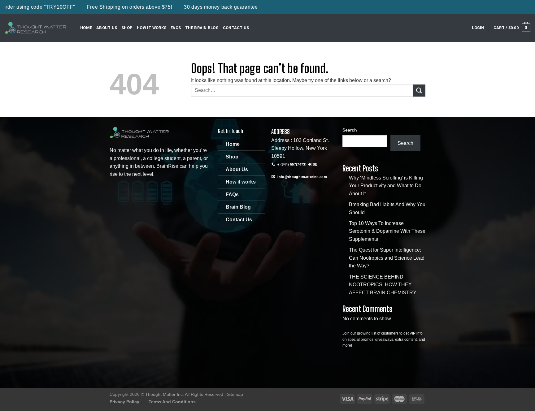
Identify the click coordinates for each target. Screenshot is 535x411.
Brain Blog (238, 207)
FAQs (176, 27)
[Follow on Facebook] (277, 190)
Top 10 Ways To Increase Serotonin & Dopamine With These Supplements (387, 231)
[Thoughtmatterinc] (36, 28)
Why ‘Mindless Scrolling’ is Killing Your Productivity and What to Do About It (386, 185)
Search (349, 130)
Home (86, 27)
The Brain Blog (202, 27)
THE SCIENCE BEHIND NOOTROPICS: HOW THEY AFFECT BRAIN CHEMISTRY (382, 284)
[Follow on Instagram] (288, 190)
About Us (106, 27)
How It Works (151, 27)
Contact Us (236, 27)
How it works (241, 181)
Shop (127, 27)
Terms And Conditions (172, 401)
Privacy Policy (124, 401)
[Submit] (419, 90)
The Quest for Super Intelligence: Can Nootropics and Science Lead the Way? (386, 257)
